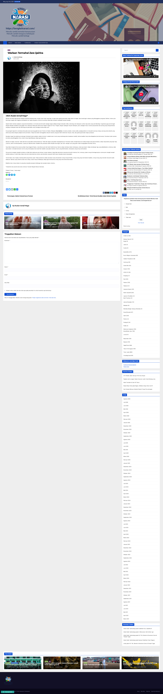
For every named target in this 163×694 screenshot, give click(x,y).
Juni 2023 (125, 527)
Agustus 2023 (126, 520)
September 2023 (127, 517)
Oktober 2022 (126, 554)
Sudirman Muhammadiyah (127, 116)
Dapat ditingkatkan (130, 214)
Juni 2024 (125, 487)
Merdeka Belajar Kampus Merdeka (132, 308)
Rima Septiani (56, 226)
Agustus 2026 (126, 399)
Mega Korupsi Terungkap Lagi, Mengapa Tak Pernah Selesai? (61, 223)
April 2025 (126, 453)
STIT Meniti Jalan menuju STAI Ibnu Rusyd (134, 375)
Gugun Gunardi (132, 185)
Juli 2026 (125, 402)
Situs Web (6, 282)
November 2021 (127, 591)
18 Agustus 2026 (50, 667)
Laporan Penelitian (128, 296)
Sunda (125, 248)
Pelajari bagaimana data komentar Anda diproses (44, 297)
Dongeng (125, 275)
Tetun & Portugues (128, 348)
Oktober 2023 (126, 514)
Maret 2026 (126, 415)
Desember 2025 (127, 426)
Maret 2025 (126, 456)
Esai (124, 279)
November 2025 (127, 429)
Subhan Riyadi (59, 667)
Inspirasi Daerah (133, 162)
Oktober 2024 (126, 473)
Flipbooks (28, 42)
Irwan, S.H (97, 667)
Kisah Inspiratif (127, 292)
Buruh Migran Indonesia (129, 255)
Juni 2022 (125, 568)
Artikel (125, 235)
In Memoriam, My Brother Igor (146, 632)
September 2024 (127, 476)
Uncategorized (127, 355)
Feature (125, 282)
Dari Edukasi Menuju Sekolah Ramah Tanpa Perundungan (137, 389)
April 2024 (126, 493)
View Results (141, 222)
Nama (6, 267)
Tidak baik (128, 217)
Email (6, 274)
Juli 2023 (125, 524)
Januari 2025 (126, 463)
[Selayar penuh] (156, 76)
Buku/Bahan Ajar (127, 331)
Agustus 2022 (126, 561)
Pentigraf (125, 322)
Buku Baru (18, 42)
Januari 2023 (126, 544)
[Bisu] (154, 76)
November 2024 (127, 470)
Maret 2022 (126, 578)
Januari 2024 (126, 503)
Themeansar (27, 691)
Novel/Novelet (127, 312)
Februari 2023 (126, 541)
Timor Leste (126, 352)
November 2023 (127, 510)
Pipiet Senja (126, 366)
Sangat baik (129, 203)
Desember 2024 (127, 466)
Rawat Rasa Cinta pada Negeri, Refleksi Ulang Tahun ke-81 (138, 385)
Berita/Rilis (126, 252)
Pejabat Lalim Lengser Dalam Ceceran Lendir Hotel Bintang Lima (139, 379)
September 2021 (127, 598)
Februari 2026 (126, 419)
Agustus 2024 (126, 480)
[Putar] (125, 76)
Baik (127, 207)
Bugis (124, 241)
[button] (156, 42)
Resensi (125, 342)
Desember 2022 (127, 547)
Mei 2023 (125, 531)
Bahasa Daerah (127, 239)
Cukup (127, 210)
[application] (141, 68)
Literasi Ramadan (127, 302)
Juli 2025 (125, 443)
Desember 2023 (127, 507)
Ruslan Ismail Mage (18, 57)
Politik (124, 325)
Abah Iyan (141, 136)
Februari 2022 (126, 581)
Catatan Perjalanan (128, 258)
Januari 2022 (126, 585)
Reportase (126, 338)
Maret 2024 (126, 497)
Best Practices (127, 298)
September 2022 (127, 558)
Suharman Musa (133, 177)
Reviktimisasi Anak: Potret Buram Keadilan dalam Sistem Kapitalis (97, 196)
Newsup (21, 691)
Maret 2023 (126, 537)
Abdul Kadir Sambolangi (135, 166)
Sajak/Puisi (126, 345)
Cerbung (125, 262)
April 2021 (125, 615)
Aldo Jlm (141, 115)
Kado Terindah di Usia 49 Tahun (131, 382)
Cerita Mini (126, 265)
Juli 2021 (125, 605)
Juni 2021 (125, 608)
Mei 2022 (125, 571)
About (10, 42)
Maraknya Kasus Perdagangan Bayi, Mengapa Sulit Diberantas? (22, 223)
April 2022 (126, 575)
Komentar (7, 240)
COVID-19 (125, 272)
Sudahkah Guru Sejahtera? (145, 628)
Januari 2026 (126, 422)
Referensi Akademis (128, 329)
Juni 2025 (125, 446)
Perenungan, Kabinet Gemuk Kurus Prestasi (20, 196)
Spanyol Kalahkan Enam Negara (146, 640)
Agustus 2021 (126, 602)
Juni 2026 (125, 405)
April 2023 (126, 534)
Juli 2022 (125, 564)
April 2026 (126, 412)
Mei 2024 (125, 490)
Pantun (125, 319)
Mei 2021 (125, 612)
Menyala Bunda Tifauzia (92, 224)
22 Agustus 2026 (10, 667)
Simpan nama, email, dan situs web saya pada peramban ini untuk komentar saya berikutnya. (28, 290)
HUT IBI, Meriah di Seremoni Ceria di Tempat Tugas (142, 643)
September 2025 (127, 436)
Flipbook (125, 285)
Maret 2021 (126, 618)
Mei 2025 (125, 449)
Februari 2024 (127, 500)
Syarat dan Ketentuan (41, 42)
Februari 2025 (126, 459)
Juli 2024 (125, 483)
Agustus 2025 (126, 439)
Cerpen (125, 269)
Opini (9, 50)
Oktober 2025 (126, 432)
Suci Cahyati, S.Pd (18, 226)
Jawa (124, 244)
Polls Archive (126, 226)
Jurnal (125, 334)
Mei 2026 (125, 409)
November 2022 (127, 551)
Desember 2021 (127, 588)
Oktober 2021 (126, 595)
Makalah (125, 305)
